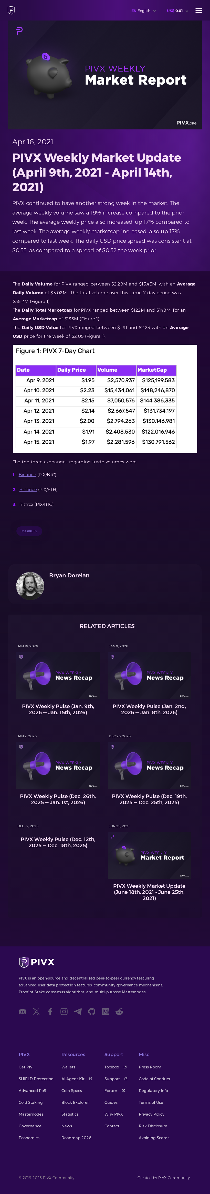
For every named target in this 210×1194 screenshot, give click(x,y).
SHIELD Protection (36, 1078)
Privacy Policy (151, 1114)
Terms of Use (151, 1102)
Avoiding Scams (154, 1137)
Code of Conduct (154, 1078)
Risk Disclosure (153, 1126)
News (66, 1126)
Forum (110, 1090)
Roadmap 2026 (76, 1137)
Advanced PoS (32, 1090)
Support (112, 1078)
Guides (111, 1102)
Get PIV (26, 1067)
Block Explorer (75, 1102)
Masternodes (31, 1114)
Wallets (68, 1067)
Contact (111, 1126)
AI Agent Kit (73, 1078)
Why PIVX (113, 1114)
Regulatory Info (153, 1090)
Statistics (69, 1114)
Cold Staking (31, 1102)
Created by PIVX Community (164, 1178)
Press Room (150, 1067)
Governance (30, 1126)
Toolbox (111, 1067)
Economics (29, 1137)
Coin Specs (71, 1090)
